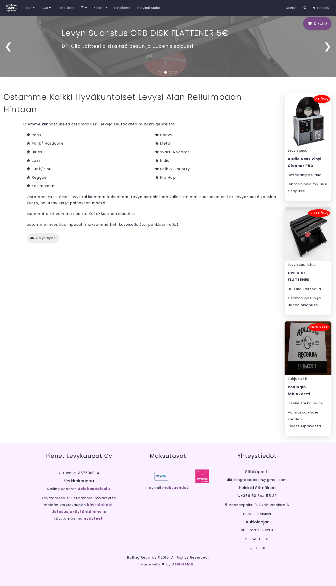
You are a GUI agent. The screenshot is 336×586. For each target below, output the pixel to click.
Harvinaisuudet (148, 8)
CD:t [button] (45, 8)
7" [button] (83, 8)
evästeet (93, 518)
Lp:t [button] (29, 8)
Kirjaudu (322, 8)
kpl (320, 23)
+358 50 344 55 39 (258, 495)
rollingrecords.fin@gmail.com (259, 479)
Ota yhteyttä (45, 238)
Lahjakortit (122, 8)
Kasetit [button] (100, 8)
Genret (291, 8)
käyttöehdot (100, 504)
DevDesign (183, 564)
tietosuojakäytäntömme (76, 511)
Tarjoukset (66, 8)
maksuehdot (175, 487)
